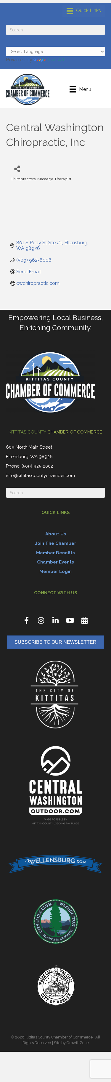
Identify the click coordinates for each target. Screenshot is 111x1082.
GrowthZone (78, 1043)
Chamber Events (55, 562)
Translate (57, 59)
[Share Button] (17, 168)
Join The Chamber (55, 543)
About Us (55, 534)
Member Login (55, 571)
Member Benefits (55, 553)
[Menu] (83, 11)
